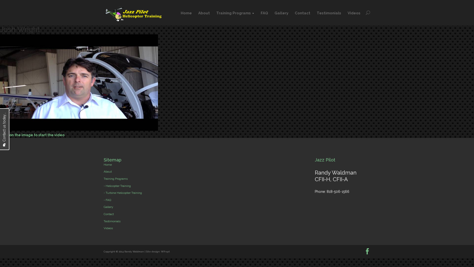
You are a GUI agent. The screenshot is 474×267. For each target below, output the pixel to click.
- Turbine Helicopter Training (123, 193)
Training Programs (233, 13)
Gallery (281, 13)
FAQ (264, 13)
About (204, 13)
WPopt (165, 251)
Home (186, 13)
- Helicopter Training (117, 186)
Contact (302, 13)
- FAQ (107, 200)
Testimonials (329, 13)
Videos (354, 13)
